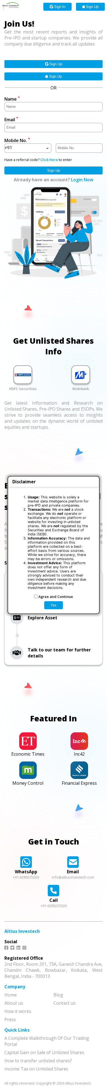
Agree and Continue (55, 596)
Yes (53, 605)
